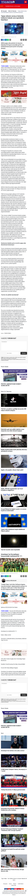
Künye (10, 883)
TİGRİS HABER (5, 66)
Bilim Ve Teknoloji (12, 11)
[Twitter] (4, 40)
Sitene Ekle (13, 885)
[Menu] (25, 2)
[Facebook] (2, 40)
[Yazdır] (10, 40)
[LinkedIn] (6, 40)
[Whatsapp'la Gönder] (8, 40)
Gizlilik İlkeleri (20, 883)
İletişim (14, 883)
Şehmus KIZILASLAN (11, 580)
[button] (21, 40)
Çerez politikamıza (22, 893)
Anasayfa (5, 11)
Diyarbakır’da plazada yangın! (12, 6)
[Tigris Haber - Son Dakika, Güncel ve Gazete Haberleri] (8, 1)
